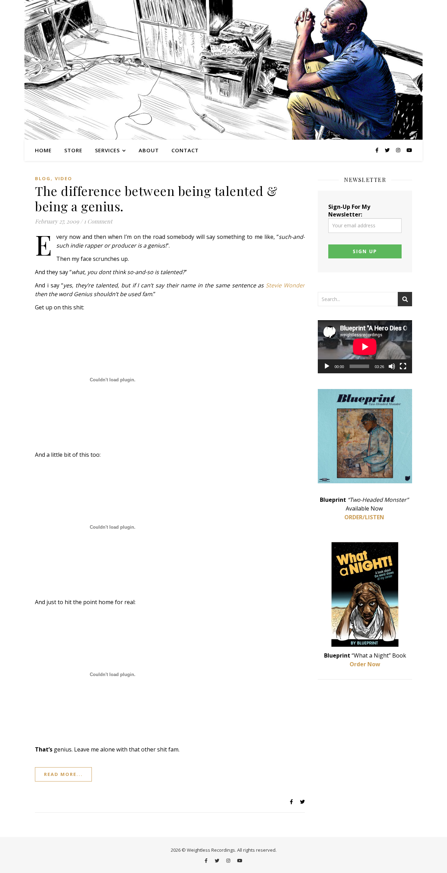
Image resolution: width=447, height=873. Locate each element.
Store (73, 150)
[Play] (326, 366)
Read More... (63, 774)
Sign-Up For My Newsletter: (349, 210)
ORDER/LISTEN (364, 517)
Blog (43, 178)
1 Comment (98, 221)
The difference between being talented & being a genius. (156, 198)
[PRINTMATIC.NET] (223, 70)
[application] (365, 346)
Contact (185, 150)
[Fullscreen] (403, 366)
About (149, 150)
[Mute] (391, 366)
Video (63, 178)
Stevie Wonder (285, 285)
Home (43, 150)
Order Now (365, 664)
